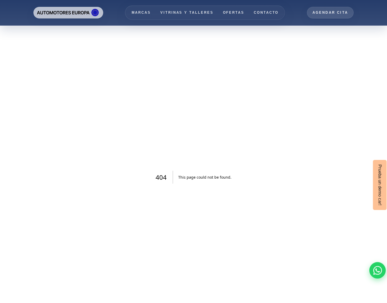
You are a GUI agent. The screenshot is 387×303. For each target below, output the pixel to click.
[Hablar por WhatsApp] (377, 270)
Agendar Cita (330, 12)
